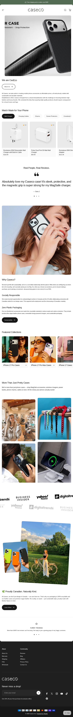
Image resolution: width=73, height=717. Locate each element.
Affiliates (22, 659)
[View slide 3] (39, 196)
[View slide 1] (34, 196)
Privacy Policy (24, 662)
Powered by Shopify (42, 713)
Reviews (22, 653)
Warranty (4, 656)
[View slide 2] (36, 196)
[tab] (8, 116)
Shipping (4, 659)
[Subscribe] (38, 693)
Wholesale (5, 664)
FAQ (3, 662)
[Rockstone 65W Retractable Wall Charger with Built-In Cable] (15, 135)
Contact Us (23, 664)
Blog (21, 656)
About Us (4, 653)
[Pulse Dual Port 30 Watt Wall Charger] (43, 135)
